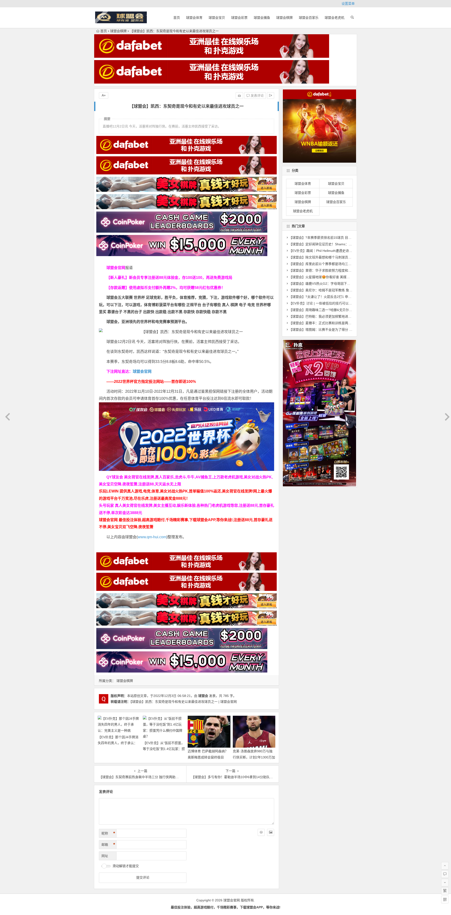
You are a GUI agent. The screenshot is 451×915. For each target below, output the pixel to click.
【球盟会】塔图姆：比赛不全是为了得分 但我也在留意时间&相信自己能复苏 (344, 329)
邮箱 (108, 844)
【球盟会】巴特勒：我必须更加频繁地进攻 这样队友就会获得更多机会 (340, 316)
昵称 (108, 833)
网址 (104, 856)
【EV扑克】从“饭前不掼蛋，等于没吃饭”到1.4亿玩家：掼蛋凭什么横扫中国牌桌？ (164, 749)
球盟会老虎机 (334, 17)
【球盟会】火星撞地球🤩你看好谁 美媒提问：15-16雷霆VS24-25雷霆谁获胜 (345, 277)
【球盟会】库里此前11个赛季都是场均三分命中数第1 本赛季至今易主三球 (343, 264)
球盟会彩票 (239, 17)
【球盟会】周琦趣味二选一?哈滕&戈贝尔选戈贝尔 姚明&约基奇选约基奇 (342, 310)
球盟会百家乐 (309, 17)
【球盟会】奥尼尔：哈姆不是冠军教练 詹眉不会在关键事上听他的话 (339, 290)
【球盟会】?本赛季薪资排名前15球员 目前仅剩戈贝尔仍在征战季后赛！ (341, 237)
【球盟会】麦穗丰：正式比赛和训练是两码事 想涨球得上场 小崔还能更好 (342, 323)
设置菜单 (348, 3)
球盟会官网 (142, 371)
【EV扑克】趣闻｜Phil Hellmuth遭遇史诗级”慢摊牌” (326, 251)
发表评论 (257, 95)
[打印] (239, 95)
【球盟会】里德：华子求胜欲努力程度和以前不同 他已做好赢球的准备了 (342, 270)
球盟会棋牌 (284, 17)
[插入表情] (261, 832)
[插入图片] (270, 832)
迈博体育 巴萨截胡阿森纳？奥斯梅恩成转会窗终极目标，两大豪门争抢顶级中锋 (208, 757)
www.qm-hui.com (152, 537)
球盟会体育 (194, 17)
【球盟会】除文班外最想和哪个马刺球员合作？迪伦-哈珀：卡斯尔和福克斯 (344, 257)
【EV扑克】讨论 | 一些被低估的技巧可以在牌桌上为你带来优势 (335, 303)
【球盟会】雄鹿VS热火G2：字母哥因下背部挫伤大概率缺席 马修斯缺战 (341, 283)
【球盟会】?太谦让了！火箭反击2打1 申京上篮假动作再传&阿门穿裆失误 (342, 297)
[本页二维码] (445, 899)
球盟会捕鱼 (262, 17)
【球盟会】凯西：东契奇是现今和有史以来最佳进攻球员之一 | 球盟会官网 (183, 702)
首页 (176, 17)
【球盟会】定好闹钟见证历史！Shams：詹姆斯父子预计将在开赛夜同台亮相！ (346, 244)
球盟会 (203, 696)
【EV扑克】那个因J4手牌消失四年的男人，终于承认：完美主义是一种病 (118, 743)
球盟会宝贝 (217, 17)
